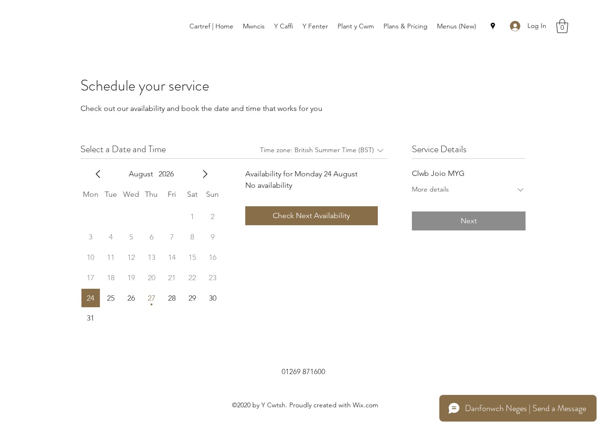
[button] (562, 26)
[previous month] (98, 174)
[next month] (205, 174)
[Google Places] (493, 26)
